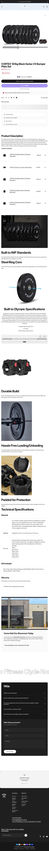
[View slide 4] (27, 783)
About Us (14, 796)
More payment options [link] (24, 88)
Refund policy (16, 848)
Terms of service (21, 848)
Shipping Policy (14, 805)
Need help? (45, 97)
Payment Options (14, 799)
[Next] (47, 1)
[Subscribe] (26, 835)
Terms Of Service (14, 808)
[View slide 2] (23, 783)
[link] (26, 821)
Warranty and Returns (15, 811)
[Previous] (1, 1)
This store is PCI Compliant (29, 846)
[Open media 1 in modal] (45, 15)
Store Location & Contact (25, 802)
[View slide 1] (22, 783)
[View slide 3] (25, 783)
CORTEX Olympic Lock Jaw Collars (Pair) (21, 167)
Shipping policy (32, 848)
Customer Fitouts (24, 805)
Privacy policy (27, 848)
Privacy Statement (14, 802)
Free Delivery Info (24, 799)
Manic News (24, 796)
